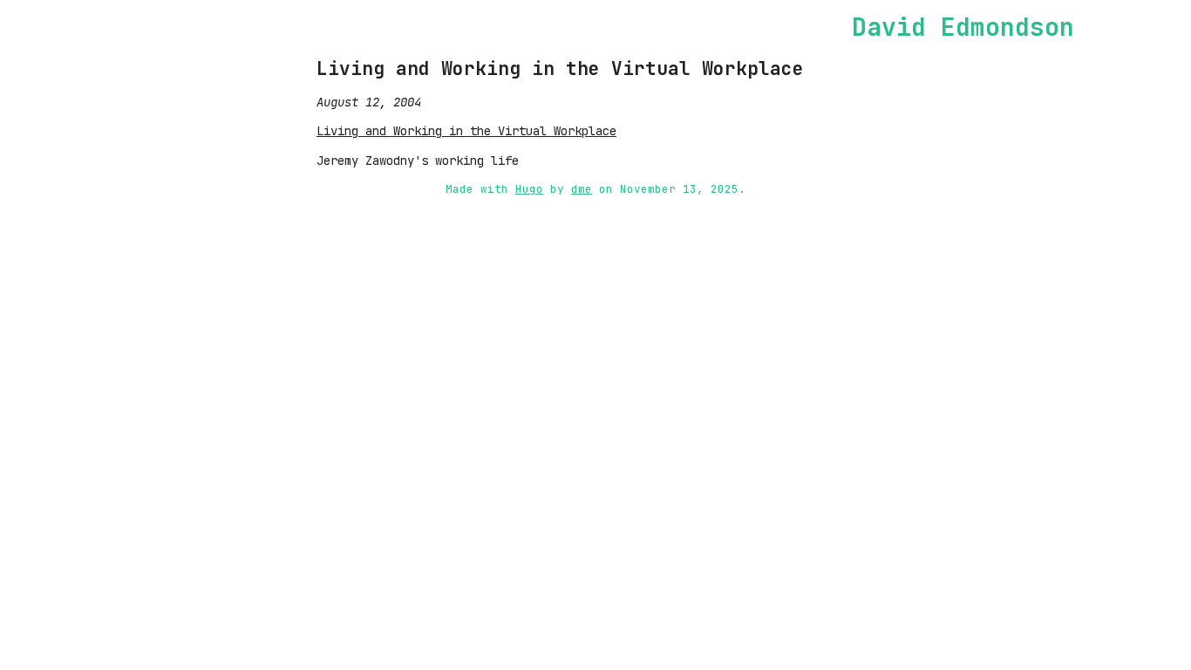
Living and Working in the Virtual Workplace (560, 68)
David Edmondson (963, 26)
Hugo (529, 188)
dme (581, 188)
